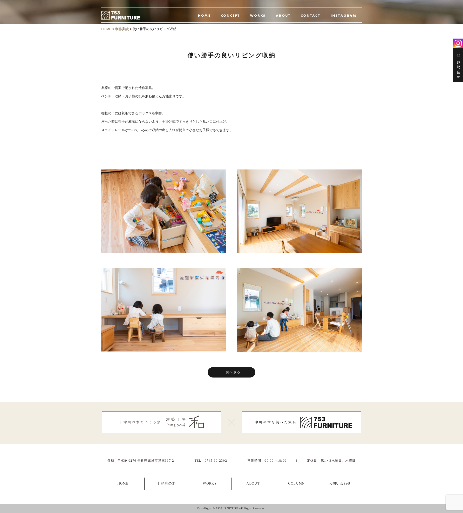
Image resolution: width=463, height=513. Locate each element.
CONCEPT (230, 15)
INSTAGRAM (344, 15)
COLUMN (296, 483)
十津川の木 (166, 483)
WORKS (258, 15)
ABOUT (283, 15)
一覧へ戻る (231, 372)
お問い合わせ (458, 67)
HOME (204, 15)
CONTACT (310, 15)
